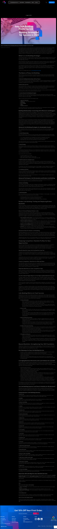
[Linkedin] (41, 519)
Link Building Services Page (36, 70)
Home (2, 45)
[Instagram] (36, 519)
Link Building (5, 45)
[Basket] (46, 2)
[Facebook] (39, 519)
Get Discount (36, 513)
